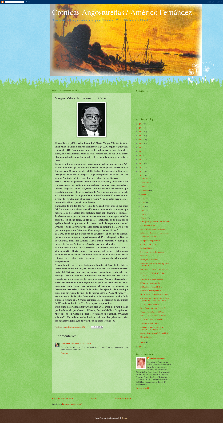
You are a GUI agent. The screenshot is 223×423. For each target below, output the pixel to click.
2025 (141, 124)
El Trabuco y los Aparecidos (150, 283)
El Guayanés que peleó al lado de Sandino (155, 221)
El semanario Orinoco (148, 225)
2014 (141, 167)
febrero (144, 218)
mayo (143, 206)
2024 (141, 128)
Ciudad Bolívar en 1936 (148, 244)
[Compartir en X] (97, 327)
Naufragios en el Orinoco (149, 259)
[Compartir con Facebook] (99, 327)
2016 (141, 159)
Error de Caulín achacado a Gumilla (153, 315)
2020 (141, 143)
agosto (143, 194)
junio (143, 202)
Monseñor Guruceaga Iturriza (151, 290)
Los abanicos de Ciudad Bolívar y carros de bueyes (154, 264)
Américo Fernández (157, 358)
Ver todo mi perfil (142, 388)
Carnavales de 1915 (147, 255)
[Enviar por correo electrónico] (92, 327)
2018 (141, 151)
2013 (141, 171)
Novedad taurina (146, 337)
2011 (141, 347)
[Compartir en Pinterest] (102, 327)
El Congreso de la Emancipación (152, 279)
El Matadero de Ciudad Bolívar (151, 287)
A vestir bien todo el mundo (150, 236)
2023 (141, 131)
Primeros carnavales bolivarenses (152, 252)
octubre (144, 186)
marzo (143, 214)
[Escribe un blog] (94, 327)
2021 (141, 139)
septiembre (145, 190)
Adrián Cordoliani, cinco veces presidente (155, 233)
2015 (141, 163)
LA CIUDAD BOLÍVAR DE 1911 (152, 319)
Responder (65, 353)
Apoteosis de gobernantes (149, 323)
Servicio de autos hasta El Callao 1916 (154, 333)
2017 (141, 155)
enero (143, 342)
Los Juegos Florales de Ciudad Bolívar (154, 269)
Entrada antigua (123, 398)
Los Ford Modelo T (147, 248)
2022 (141, 135)
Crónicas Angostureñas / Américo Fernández (122, 12)
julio (143, 198)
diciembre (145, 178)
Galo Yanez (65, 343)
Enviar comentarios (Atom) (72, 404)
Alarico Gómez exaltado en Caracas (153, 229)
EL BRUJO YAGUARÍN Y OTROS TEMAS (153, 274)
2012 (141, 175)
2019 (141, 147)
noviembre (145, 182)
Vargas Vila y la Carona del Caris (152, 312)
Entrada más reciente (62, 398)
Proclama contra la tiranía (149, 304)
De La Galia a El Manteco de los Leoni (154, 294)
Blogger (125, 418)
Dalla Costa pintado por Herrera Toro (153, 308)
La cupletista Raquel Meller (150, 240)
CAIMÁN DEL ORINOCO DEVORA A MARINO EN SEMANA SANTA (154, 299)
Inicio (94, 398)
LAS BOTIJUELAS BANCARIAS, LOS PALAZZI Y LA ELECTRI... (154, 328)
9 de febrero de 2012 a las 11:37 (82, 343)
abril (143, 210)
